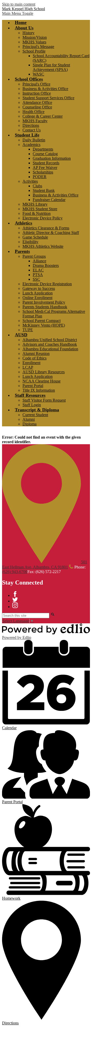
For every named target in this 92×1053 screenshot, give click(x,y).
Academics (31, 144)
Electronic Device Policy (42, 218)
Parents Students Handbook (44, 307)
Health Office (33, 111)
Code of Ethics (34, 358)
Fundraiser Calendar (49, 199)
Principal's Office (36, 84)
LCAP (27, 367)
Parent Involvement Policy (43, 302)
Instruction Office (36, 93)
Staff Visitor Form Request (44, 400)
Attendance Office (37, 102)
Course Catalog (45, 154)
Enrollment (31, 363)
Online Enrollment (37, 297)
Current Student (35, 415)
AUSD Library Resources (43, 372)
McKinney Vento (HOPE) (43, 325)
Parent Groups (34, 256)
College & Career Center (42, 116)
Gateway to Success (38, 288)
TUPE (27, 330)
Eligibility (30, 242)
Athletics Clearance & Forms (45, 228)
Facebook (15, 594)
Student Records (46, 163)
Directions (30, 125)
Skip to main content (18, 4)
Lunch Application (37, 293)
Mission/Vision (34, 37)
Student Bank (44, 190)
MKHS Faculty (35, 121)
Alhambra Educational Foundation (50, 349)
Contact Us (31, 130)
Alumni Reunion (36, 353)
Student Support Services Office (48, 98)
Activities (30, 181)
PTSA (38, 274)
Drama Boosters (46, 265)
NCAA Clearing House (41, 381)
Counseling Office (37, 107)
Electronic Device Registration (47, 284)
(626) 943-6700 (14, 571)
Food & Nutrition (36, 213)
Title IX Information (38, 390)
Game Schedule (35, 237)
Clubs (37, 186)
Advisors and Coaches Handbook (49, 344)
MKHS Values (34, 42)
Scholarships (43, 172)
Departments (43, 149)
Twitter (15, 599)
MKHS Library (35, 204)
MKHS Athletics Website (42, 246)
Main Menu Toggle (17, 13)
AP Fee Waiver (45, 167)
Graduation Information (52, 158)
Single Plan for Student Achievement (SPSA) (51, 67)
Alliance (39, 261)
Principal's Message (38, 46)
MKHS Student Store (39, 209)
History (28, 33)
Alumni (28, 419)
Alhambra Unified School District (49, 340)
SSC (36, 279)
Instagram (15, 605)
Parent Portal (32, 385)
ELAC (38, 270)
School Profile (33, 51)
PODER (40, 177)
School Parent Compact (41, 320)
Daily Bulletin (33, 140)
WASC (38, 74)
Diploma (29, 424)
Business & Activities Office (45, 88)
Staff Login (31, 405)
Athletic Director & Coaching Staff (50, 232)
